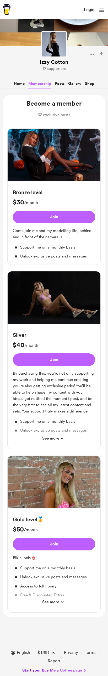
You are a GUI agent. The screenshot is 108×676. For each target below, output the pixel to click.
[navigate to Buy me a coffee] (6, 9)
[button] (102, 10)
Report (54, 660)
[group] (54, 197)
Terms (90, 652)
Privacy (71, 652)
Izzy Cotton (54, 62)
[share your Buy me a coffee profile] (101, 54)
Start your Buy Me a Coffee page (52, 670)
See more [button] (50, 438)
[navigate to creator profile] (54, 44)
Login (89, 9)
